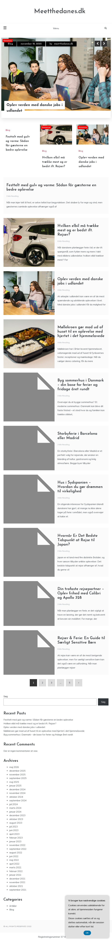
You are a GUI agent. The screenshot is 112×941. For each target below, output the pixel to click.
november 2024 (17, 795)
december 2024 (17, 792)
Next (104, 44)
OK (87, 933)
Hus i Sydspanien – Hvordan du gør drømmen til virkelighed (80, 489)
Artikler (13, 908)
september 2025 (17, 781)
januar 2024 (15, 814)
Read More (99, 108)
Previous (97, 44)
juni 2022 (13, 859)
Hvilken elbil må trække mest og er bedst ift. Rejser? (37, 108)
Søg (6, 699)
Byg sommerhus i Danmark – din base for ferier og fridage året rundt (80, 387)
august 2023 (15, 825)
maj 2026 (14, 769)
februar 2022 (16, 873)
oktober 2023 (16, 821)
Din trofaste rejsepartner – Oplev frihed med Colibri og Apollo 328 (80, 596)
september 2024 (17, 803)
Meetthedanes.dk (59, 11)
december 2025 (17, 773)
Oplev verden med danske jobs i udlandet (91, 165)
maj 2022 (14, 862)
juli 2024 (13, 807)
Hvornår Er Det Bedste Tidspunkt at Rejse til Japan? (77, 543)
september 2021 (17, 892)
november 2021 (17, 885)
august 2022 (15, 855)
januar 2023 (15, 844)
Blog (10, 44)
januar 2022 (15, 877)
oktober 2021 (16, 888)
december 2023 (17, 818)
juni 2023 (13, 833)
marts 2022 (15, 870)
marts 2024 (15, 810)
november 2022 (17, 848)
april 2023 (14, 836)
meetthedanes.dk (63, 44)
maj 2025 (14, 784)
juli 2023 (13, 829)
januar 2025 (15, 788)
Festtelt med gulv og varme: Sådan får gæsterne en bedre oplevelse (38, 722)
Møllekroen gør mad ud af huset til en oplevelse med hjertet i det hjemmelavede (80, 334)
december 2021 (17, 881)
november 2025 (17, 777)
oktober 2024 (16, 799)
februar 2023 (16, 840)
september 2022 (17, 851)
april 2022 (14, 866)
